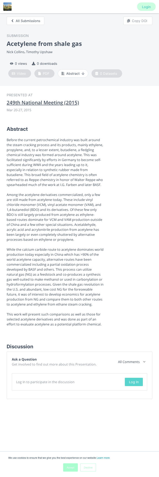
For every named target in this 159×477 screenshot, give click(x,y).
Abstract (73, 73)
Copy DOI (139, 21)
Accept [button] (70, 467)
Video (21, 73)
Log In (134, 382)
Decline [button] (88, 467)
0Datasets (108, 73)
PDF (46, 73)
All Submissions (28, 21)
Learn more (103, 457)
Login (146, 7)
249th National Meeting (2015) (43, 102)
